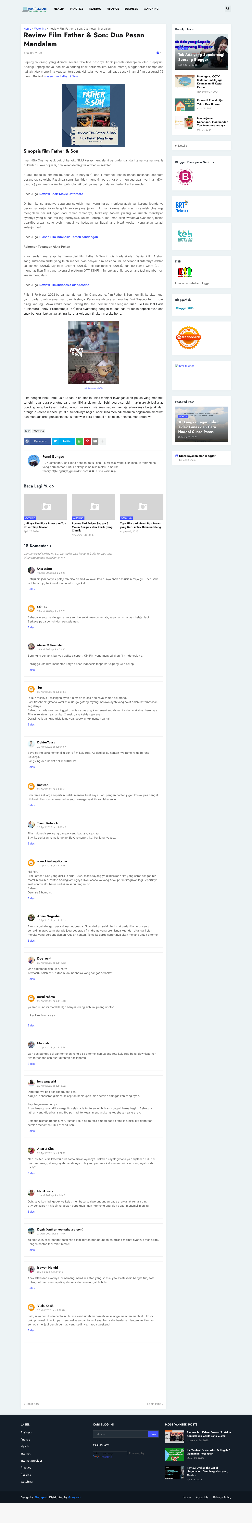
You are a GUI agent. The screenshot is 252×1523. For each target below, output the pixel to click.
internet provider (31, 1460)
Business (131, 9)
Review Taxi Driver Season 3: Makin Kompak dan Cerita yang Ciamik (92, 527)
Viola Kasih (45, 1306)
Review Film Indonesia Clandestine (64, 285)
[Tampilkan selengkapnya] (102, 441)
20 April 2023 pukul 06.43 (51, 827)
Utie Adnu (44, 568)
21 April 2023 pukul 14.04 (51, 1233)
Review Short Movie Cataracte (61, 194)
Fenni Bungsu (53, 456)
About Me (202, 1497)
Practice (76, 9)
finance (25, 1439)
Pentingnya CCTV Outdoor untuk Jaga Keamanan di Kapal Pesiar (209, 82)
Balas (31, 589)
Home (27, 28)
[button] (228, 9)
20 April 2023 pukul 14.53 (51, 962)
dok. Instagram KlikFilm (93, 388)
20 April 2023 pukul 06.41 (51, 788)
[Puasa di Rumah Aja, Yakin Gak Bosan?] (185, 104)
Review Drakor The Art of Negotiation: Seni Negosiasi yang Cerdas (207, 1471)
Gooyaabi (74, 1497)
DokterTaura (46, 742)
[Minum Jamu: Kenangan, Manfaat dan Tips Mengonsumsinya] (185, 122)
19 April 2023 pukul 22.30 (51, 649)
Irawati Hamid (47, 1267)
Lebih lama (154, 1403)
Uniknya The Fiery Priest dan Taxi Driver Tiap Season (45, 525)
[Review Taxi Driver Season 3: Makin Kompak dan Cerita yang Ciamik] (174, 1436)
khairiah (43, 1043)
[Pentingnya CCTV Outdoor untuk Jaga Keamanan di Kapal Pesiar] (185, 81)
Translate (106, 1457)
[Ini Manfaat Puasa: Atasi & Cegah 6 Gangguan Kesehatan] (174, 1454)
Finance (113, 9)
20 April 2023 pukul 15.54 (51, 1047)
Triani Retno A (47, 823)
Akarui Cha (45, 1148)
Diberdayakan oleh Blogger (197, 455)
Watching (151, 9)
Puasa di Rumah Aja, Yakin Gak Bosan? (210, 102)
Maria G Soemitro (50, 645)
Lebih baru (33, 1403)
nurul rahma (46, 996)
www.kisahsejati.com (52, 861)
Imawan (42, 785)
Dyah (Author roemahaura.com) (60, 1229)
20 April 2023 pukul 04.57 (51, 746)
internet (26, 1453)
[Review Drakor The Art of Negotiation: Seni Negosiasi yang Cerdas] (174, 1472)
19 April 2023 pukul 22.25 (51, 572)
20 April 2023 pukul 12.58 (51, 865)
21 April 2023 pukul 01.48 (51, 1195)
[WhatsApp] (79, 441)
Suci (40, 687)
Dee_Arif (44, 958)
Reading (95, 9)
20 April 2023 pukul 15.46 (51, 1000)
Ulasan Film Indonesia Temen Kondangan (68, 237)
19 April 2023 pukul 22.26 (51, 611)
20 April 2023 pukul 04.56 (51, 691)
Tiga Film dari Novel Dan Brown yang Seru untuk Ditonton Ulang (140, 525)
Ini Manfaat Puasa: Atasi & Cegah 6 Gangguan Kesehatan (208, 1451)
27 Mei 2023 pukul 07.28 (51, 1310)
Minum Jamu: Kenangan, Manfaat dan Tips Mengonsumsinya (212, 121)
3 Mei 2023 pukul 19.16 (50, 1271)
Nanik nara (45, 1191)
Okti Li (42, 607)
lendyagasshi (46, 1081)
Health (59, 9)
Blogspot (40, 1497)
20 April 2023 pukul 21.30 (51, 1153)
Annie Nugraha (48, 916)
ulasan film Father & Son (61, 76)
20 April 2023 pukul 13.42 (51, 920)
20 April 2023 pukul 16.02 (51, 1085)
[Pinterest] (87, 441)
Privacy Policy (222, 1497)
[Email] (95, 441)
